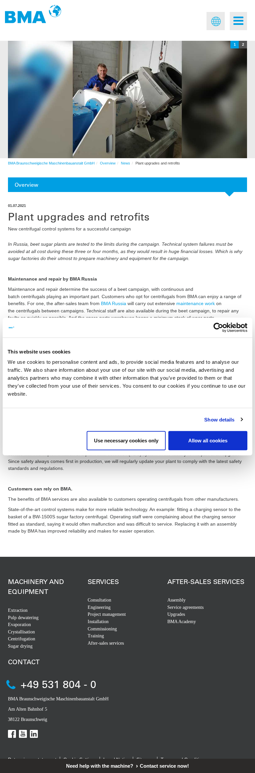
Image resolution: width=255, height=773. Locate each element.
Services (103, 581)
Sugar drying (20, 646)
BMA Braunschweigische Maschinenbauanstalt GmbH (51, 163)
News (125, 163)
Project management (107, 614)
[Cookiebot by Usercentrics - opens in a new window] (218, 327)
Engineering (99, 607)
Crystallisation (21, 631)
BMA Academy (181, 621)
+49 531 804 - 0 (58, 684)
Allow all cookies (207, 440)
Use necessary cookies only (126, 440)
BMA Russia (113, 303)
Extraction (18, 610)
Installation (98, 621)
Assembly (176, 600)
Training (96, 635)
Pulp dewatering (23, 617)
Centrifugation (21, 638)
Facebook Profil (12, 734)
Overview (108, 163)
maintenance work (195, 303)
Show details (219, 419)
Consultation (99, 600)
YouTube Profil (23, 734)
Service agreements (185, 607)
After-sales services (106, 643)
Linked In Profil (34, 734)
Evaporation (19, 624)
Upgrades (176, 614)
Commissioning (102, 628)
